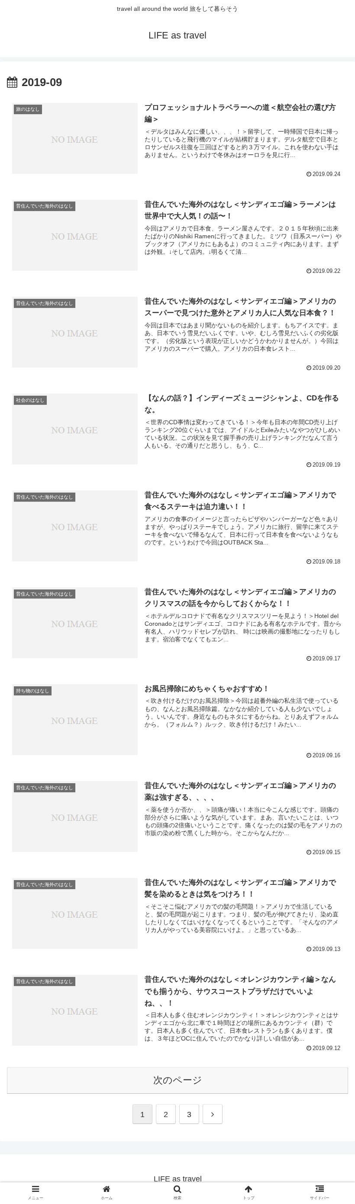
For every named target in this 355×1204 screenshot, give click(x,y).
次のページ (177, 1080)
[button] (328, 1141)
